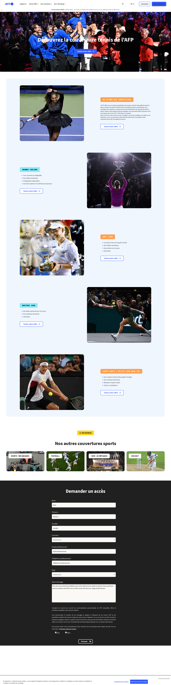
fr (131, 4)
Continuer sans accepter (164, 678)
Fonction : (55, 535)
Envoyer (84, 641)
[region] (85, 680)
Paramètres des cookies (121, 682)
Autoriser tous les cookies (139, 682)
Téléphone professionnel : (61, 558)
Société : (55, 524)
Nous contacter (159, 4)
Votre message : (58, 582)
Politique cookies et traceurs (67, 629)
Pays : (54, 570)
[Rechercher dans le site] (122, 4)
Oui (58, 633)
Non (68, 633)
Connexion (144, 4)
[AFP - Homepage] (9, 4)
